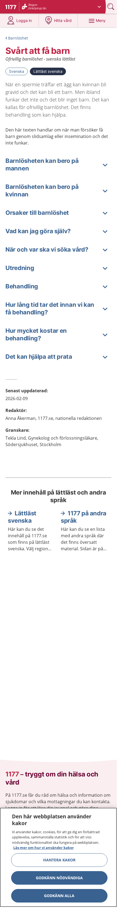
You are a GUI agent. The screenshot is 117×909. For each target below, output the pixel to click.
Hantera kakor (59, 859)
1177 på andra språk (83, 517)
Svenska (16, 71)
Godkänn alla (59, 895)
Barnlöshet (18, 38)
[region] (58, 857)
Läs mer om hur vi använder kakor (43, 847)
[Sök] (111, 6)
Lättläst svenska (47, 71)
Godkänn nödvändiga (59, 877)
